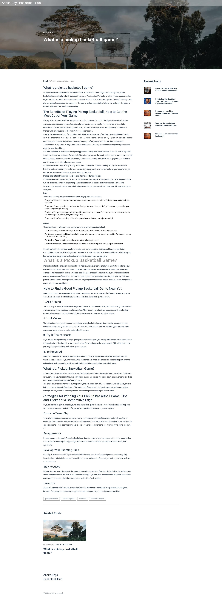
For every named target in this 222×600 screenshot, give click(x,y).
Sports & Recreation (64, 545)
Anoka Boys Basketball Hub (21, 3)
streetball (82, 499)
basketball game (68, 499)
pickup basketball (51, 499)
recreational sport (97, 499)
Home (45, 32)
